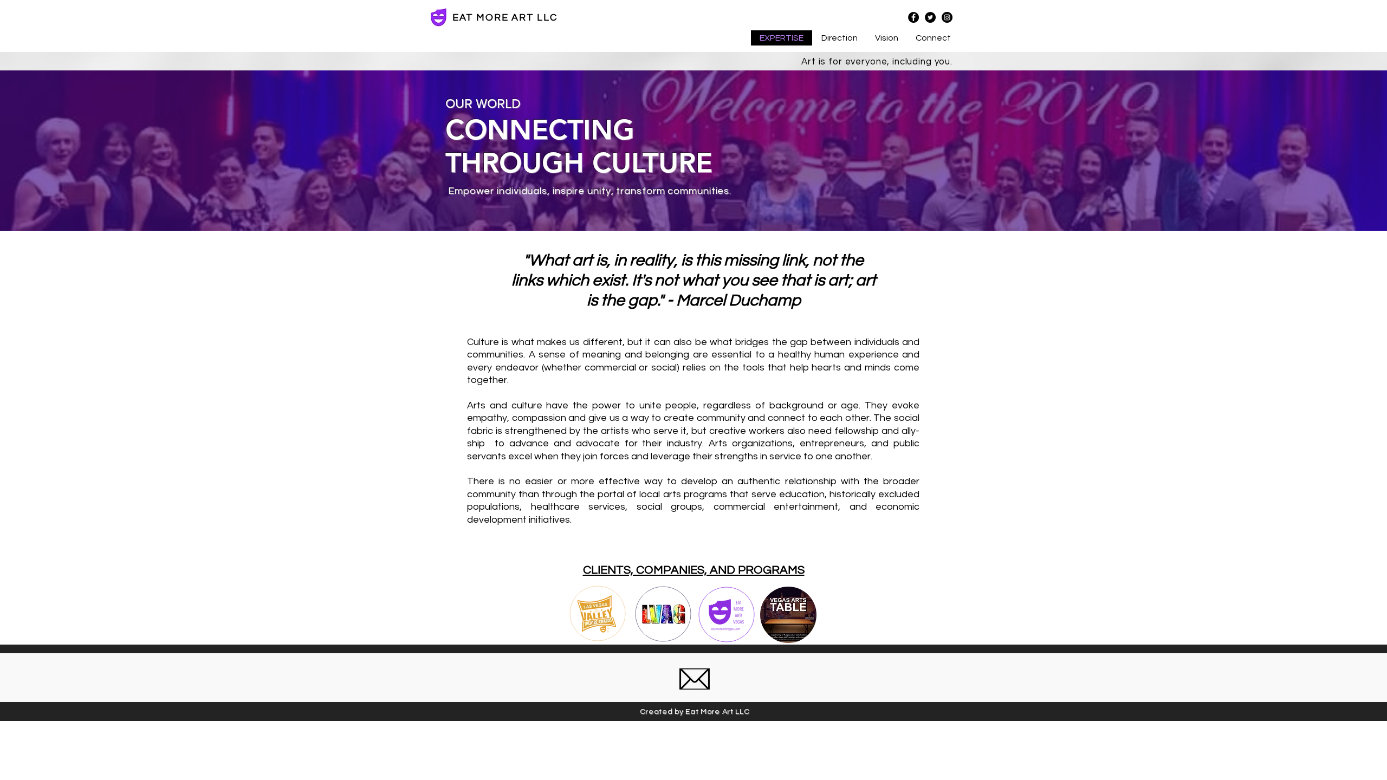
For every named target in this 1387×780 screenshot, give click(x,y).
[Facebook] (913, 17)
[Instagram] (947, 17)
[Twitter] (930, 17)
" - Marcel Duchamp (730, 300)
